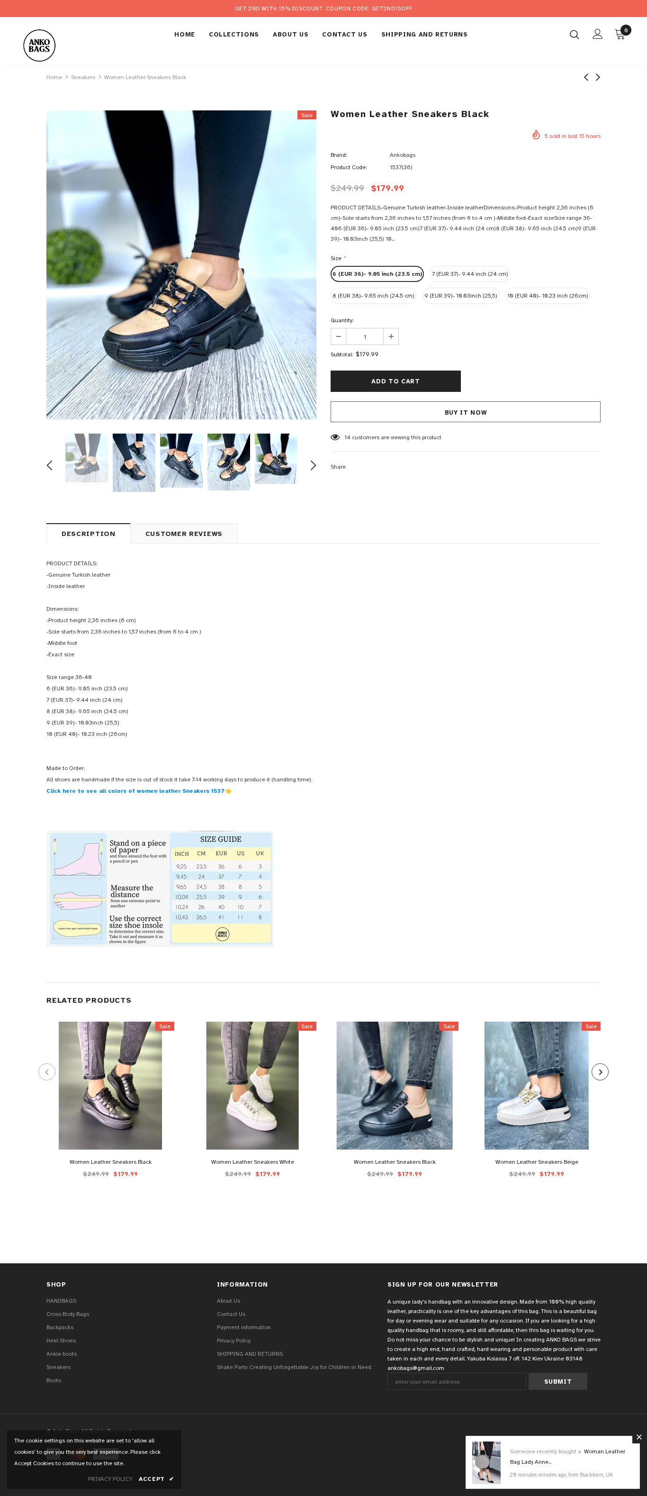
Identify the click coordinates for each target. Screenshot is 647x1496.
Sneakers (83, 77)
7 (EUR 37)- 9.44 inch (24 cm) (470, 274)
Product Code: (349, 167)
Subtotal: (342, 354)
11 (346, 437)
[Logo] (53, 44)
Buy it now (466, 413)
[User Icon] (598, 33)
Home (54, 77)
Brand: (339, 155)
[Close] (639, 1436)
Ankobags (402, 155)
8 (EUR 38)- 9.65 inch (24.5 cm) (373, 295)
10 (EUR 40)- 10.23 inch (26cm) (547, 295)
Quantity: (342, 320)
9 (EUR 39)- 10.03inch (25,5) (460, 295)
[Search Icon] (574, 34)
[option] (181, 264)
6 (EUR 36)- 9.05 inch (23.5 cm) (377, 274)
